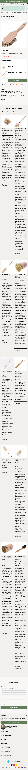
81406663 (10, 727)
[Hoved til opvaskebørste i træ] (7, 121)
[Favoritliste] (22, 4)
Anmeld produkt (14, 707)
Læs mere (3, 99)
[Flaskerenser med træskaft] (7, 267)
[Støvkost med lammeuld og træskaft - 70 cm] (7, 451)
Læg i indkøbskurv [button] (17, 80)
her (4, 171)
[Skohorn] (20, 364)
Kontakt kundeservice (14, 722)
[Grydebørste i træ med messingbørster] (7, 548)
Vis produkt (4, 185)
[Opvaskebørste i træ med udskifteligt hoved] (20, 121)
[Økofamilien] (14, 4)
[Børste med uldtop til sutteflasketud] (7, 364)
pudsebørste (22, 641)
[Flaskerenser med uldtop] (20, 451)
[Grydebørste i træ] (20, 267)
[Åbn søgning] (3, 4)
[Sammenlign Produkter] (24, 4)
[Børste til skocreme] (20, 548)
